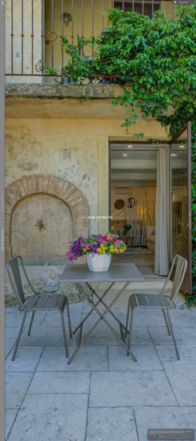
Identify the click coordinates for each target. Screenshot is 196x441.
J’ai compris (153, 436)
